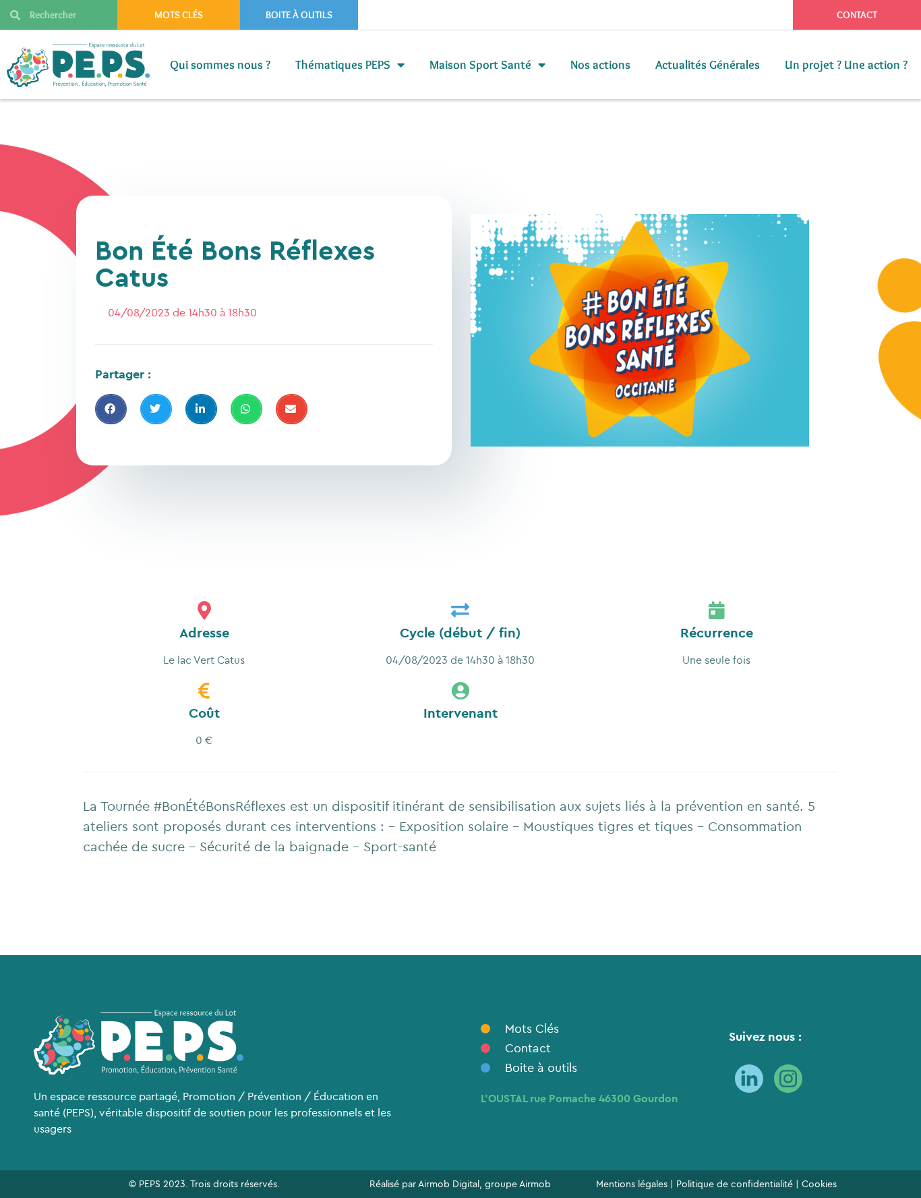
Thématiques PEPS (342, 64)
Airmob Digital (448, 1184)
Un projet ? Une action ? (846, 64)
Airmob (535, 1184)
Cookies (819, 1184)
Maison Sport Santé (480, 64)
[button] (111, 409)
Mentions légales (631, 1184)
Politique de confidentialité (734, 1184)
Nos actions (600, 64)
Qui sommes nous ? (220, 64)
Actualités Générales (707, 64)
